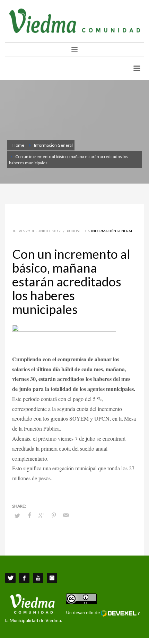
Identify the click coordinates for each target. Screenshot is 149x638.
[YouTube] (38, 578)
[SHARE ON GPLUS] (41, 515)
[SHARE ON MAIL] (66, 515)
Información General (112, 231)
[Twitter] (10, 578)
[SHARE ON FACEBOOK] (29, 515)
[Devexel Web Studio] (119, 613)
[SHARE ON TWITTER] (17, 515)
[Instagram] (52, 578)
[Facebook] (24, 578)
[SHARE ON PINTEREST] (54, 515)
